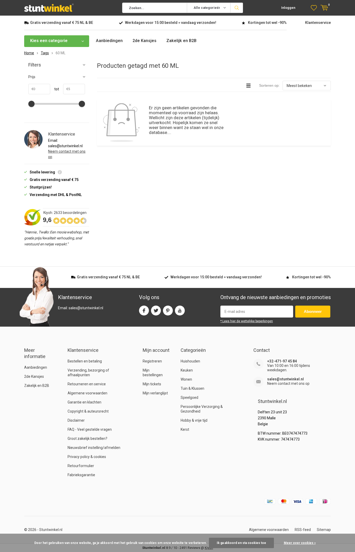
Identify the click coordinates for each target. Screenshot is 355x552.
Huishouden (190, 361)
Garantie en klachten (84, 402)
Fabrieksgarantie (81, 475)
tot (54, 89)
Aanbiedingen (109, 40)
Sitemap (324, 530)
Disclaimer (76, 420)
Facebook (144, 310)
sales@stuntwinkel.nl (285, 379)
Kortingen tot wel (267, 23)
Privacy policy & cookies (87, 457)
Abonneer (313, 311)
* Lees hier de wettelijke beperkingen (246, 321)
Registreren (152, 361)
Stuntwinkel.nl (50, 530)
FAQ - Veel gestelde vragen (90, 429)
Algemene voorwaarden (87, 393)
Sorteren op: (269, 85)
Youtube (180, 310)
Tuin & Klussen (192, 388)
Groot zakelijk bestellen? (87, 438)
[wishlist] (314, 8)
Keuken (187, 370)
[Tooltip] (60, 173)
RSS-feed (303, 530)
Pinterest (168, 310)
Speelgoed (189, 397)
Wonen (186, 379)
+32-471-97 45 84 (282, 361)
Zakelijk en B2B (181, 40)
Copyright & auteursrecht (88, 411)
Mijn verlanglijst (155, 393)
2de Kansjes (144, 40)
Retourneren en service (87, 384)
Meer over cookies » (300, 543)
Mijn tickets (152, 384)
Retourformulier (81, 466)
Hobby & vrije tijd (194, 420)
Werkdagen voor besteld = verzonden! (170, 23)
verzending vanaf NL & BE (61, 23)
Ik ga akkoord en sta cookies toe (241, 543)
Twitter (156, 310)
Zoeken (237, 8)
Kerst (185, 429)
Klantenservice (318, 23)
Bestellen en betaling (85, 361)
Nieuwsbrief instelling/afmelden (94, 448)
